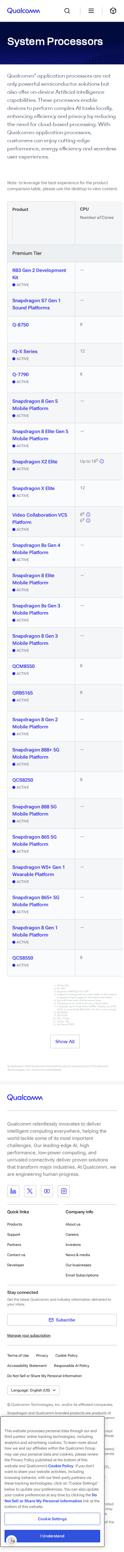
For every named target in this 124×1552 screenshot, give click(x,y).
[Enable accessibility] (11, 1540)
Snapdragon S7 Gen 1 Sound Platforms (36, 304)
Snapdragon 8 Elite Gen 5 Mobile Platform (40, 435)
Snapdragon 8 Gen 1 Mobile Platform (35, 931)
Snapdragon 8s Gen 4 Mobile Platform (36, 548)
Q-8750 (20, 325)
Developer (15, 1265)
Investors (73, 1245)
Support (13, 1234)
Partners (14, 1245)
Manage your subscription (29, 1335)
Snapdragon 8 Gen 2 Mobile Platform (35, 723)
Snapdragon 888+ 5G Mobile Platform (35, 753)
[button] (44, 1375)
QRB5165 (22, 693)
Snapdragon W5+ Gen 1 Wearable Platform (38, 870)
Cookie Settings (52, 1519)
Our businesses (78, 1265)
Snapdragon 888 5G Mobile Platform (34, 810)
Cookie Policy (66, 1355)
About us (73, 1224)
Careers (72, 1234)
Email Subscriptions (82, 1275)
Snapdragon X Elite (33, 488)
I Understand (52, 1536)
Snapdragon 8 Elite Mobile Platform (33, 579)
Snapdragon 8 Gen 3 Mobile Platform (35, 639)
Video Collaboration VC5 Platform (39, 518)
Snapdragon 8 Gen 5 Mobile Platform (35, 404)
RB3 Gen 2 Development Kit (39, 273)
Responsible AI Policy (71, 1366)
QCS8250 (22, 780)
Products (14, 1224)
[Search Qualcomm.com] (68, 10)
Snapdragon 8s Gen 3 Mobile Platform (36, 609)
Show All (65, 1041)
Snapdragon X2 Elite (34, 462)
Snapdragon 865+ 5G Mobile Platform (35, 901)
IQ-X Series (24, 351)
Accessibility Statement (27, 1366)
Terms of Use (18, 1355)
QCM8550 (23, 666)
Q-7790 (20, 374)
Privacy (42, 1355)
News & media (78, 1255)
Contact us (16, 1255)
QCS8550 (22, 958)
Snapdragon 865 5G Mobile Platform (34, 840)
